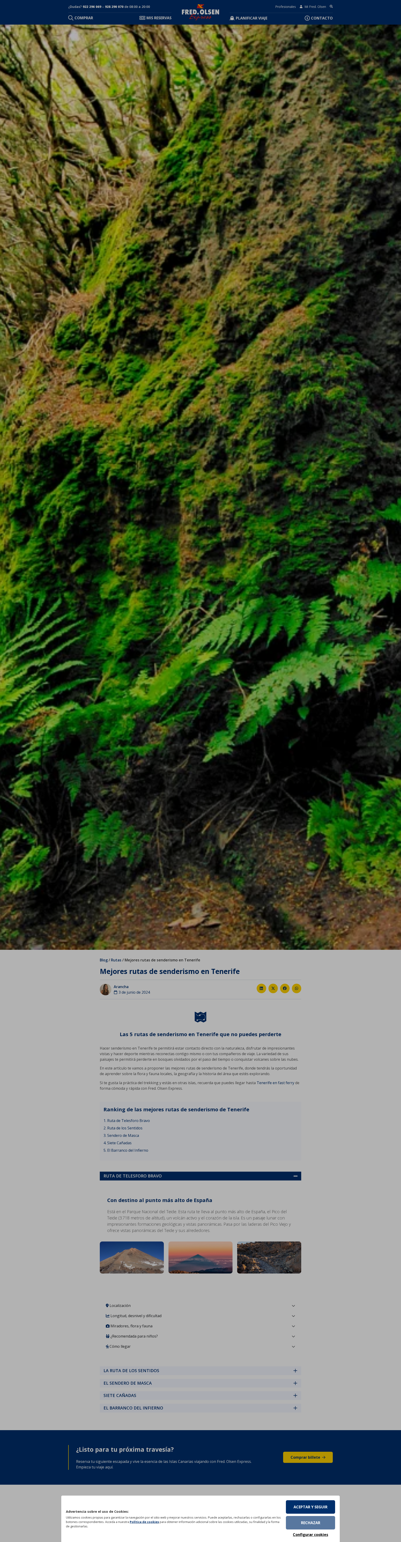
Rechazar (310, 1522)
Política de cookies (144, 1522)
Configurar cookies (310, 1534)
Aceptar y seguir (310, 1507)
